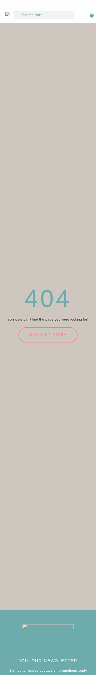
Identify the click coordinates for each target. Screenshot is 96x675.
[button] (85, 13)
